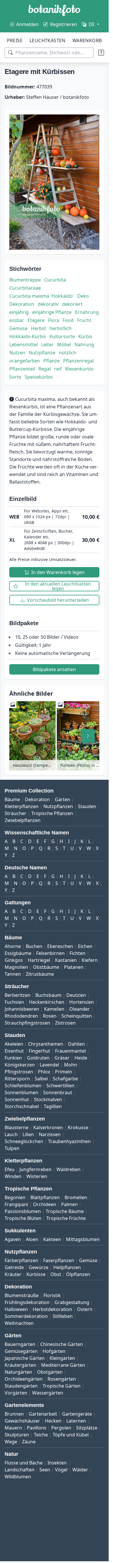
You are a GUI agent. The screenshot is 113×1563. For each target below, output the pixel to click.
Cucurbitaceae (25, 288)
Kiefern (90, 960)
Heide (80, 1058)
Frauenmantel (70, 1051)
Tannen (13, 974)
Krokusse (78, 1127)
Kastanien (66, 960)
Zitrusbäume (40, 974)
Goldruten (38, 1058)
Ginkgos (14, 960)
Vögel (61, 1469)
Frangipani (16, 1204)
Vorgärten (16, 1393)
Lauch (11, 1134)
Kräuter (13, 1274)
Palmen (69, 1204)
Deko (83, 296)
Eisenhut (14, 1051)
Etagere (36, 320)
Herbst (38, 328)
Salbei (41, 1078)
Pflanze (51, 361)
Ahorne (13, 946)
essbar (16, 320)
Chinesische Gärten (61, 1344)
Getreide (14, 1267)
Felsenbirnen (50, 953)
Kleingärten (62, 1358)
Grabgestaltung (71, 1302)
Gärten (62, 799)
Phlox (44, 1071)
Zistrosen (65, 1023)
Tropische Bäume (65, 1211)
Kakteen (52, 1239)
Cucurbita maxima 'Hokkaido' (41, 296)
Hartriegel (39, 960)
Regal (45, 369)
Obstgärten (50, 1372)
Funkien (13, 1058)
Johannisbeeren (22, 1009)
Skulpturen (17, 1434)
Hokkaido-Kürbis (27, 336)
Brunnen (14, 1414)
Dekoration (21, 304)
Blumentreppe (25, 280)
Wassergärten (47, 1393)
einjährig (19, 312)
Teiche (41, 1434)
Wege (11, 1441)
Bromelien (76, 1197)
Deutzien (76, 995)
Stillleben (63, 1316)
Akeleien (14, 1044)
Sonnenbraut (57, 1092)
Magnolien (16, 967)
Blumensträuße (22, 1295)
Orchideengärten (24, 1379)
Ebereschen (60, 946)
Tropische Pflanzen (52, 813)
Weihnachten (19, 1323)
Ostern (84, 1309)
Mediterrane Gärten (63, 1365)
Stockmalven (48, 1099)
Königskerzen (20, 1065)
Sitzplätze (86, 1428)
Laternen (76, 1421)
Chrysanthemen (45, 1044)
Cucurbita (55, 280)
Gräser (62, 1058)
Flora (53, 320)
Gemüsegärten (21, 1351)
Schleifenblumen (23, 1085)
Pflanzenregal (78, 361)
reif (58, 369)
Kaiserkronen (48, 1127)
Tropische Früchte (66, 1218)
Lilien (28, 1134)
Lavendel (49, 1065)
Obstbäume (46, 967)
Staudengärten (21, 1386)
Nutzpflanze (42, 352)
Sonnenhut (17, 1099)
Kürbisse (35, 1274)
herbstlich (61, 328)
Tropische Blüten (23, 1218)
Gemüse (18, 328)
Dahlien (76, 1044)
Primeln (63, 1071)
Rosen (50, 1016)
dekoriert (72, 304)
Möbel (64, 344)
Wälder (80, 1469)
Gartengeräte (77, 1414)
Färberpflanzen (21, 1260)
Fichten (77, 953)
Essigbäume (18, 953)
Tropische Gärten (62, 1386)
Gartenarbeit (43, 1414)
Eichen (85, 946)
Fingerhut (39, 1051)
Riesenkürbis (79, 369)
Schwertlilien (60, 1085)
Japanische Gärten (25, 1358)
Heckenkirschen (46, 1002)
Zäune (29, 1441)
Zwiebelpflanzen (23, 820)
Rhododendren (21, 1016)
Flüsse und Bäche (24, 1463)
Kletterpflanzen (22, 806)
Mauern (13, 1428)
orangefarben (24, 361)
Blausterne (16, 1127)
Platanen (73, 967)
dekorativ (48, 304)
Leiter (47, 344)
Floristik (52, 1295)
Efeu (9, 1169)
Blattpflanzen (45, 1197)
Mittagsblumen (83, 1239)
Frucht (84, 320)
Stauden (87, 806)
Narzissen (50, 1134)
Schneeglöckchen (24, 1141)
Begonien (15, 1197)
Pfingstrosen (19, 1071)
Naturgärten (18, 1372)
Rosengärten (62, 1379)
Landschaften (19, 1469)
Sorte (15, 377)
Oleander (79, 1009)
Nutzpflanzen (58, 806)
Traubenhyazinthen (69, 1141)
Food (68, 320)
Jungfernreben (35, 1169)
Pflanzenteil (22, 369)
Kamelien (54, 1009)
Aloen (32, 1239)
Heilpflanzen (67, 1267)
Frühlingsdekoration (27, 1302)
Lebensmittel (23, 344)
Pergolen (61, 1428)
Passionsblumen (23, 1211)
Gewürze (38, 1267)
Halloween (16, 1309)
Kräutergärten (20, 1365)
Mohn (70, 1065)
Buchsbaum (48, 995)
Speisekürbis (39, 377)
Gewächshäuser (22, 1421)
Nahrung (84, 344)
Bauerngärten (20, 1344)
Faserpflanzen (58, 1260)
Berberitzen (17, 995)
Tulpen (12, 1148)
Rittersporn (17, 1078)
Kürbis (85, 336)
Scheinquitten (76, 1016)
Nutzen (17, 352)
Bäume (12, 799)
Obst (55, 1274)
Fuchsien (14, 1002)
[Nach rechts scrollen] (88, 736)
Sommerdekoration (26, 1316)
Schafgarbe (65, 1078)
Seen (44, 1469)
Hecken (53, 1421)
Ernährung (87, 312)
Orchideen (44, 1204)
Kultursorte (62, 336)
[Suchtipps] (101, 52)
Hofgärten (54, 1351)
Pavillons (36, 1428)
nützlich (67, 352)
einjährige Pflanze (52, 312)
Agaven (13, 1239)
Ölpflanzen (78, 1274)
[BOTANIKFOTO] (54, 10)
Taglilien (53, 1106)
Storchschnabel (22, 1106)
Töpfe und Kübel (71, 1434)
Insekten (57, 1463)
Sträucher (15, 813)
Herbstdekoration (52, 1309)
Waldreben (69, 1169)
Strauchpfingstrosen (27, 1023)
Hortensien (81, 1002)
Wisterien (36, 1176)
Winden (13, 1176)
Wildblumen (18, 1476)
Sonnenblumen (21, 1092)
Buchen (34, 946)
